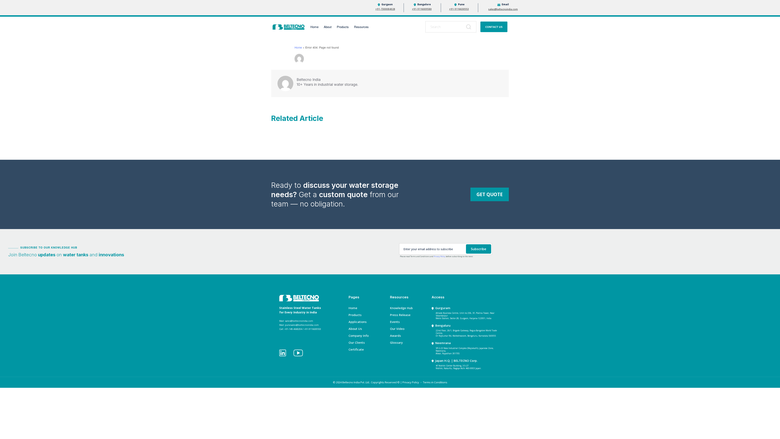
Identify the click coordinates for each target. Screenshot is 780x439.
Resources (361, 27)
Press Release (400, 315)
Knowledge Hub (401, 308)
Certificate (356, 349)
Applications (358, 322)
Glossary (396, 342)
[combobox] (450, 27)
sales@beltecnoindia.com (503, 9)
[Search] (469, 26)
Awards (395, 336)
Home (314, 27)
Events (395, 322)
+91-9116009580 (422, 9)
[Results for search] (450, 35)
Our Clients (357, 342)
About (328, 27)
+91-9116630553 (459, 9)
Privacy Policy (439, 256)
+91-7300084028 (385, 9)
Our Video (397, 329)
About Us (355, 329)
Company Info (359, 336)
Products (343, 27)
